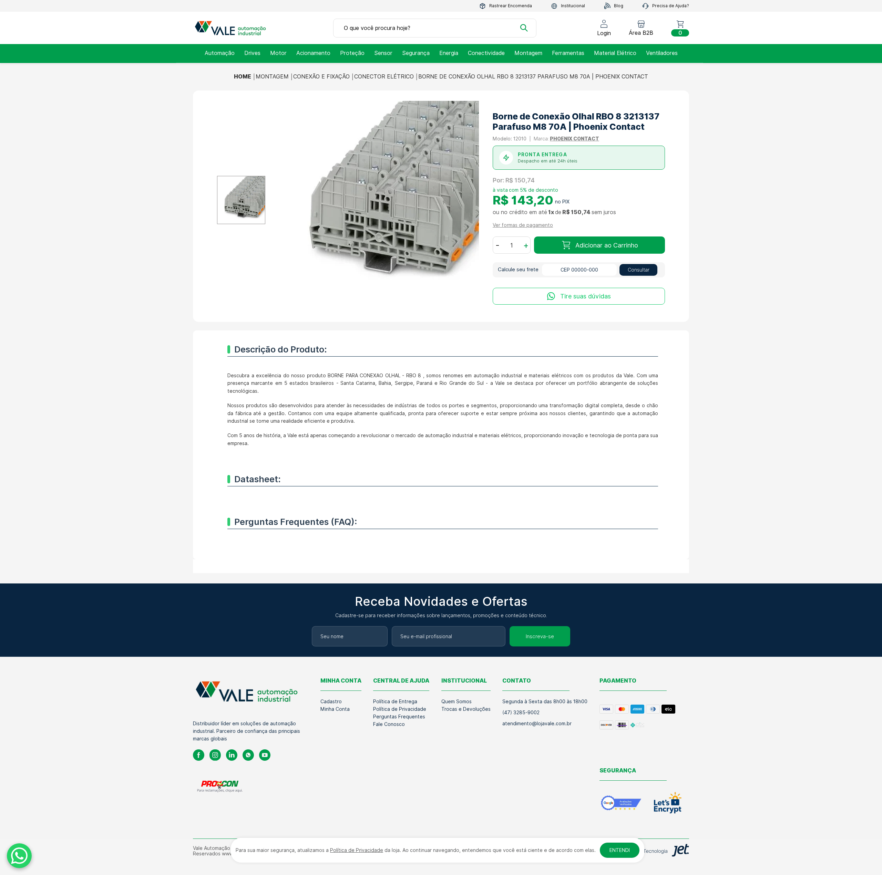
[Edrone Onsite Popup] (441, 437)
